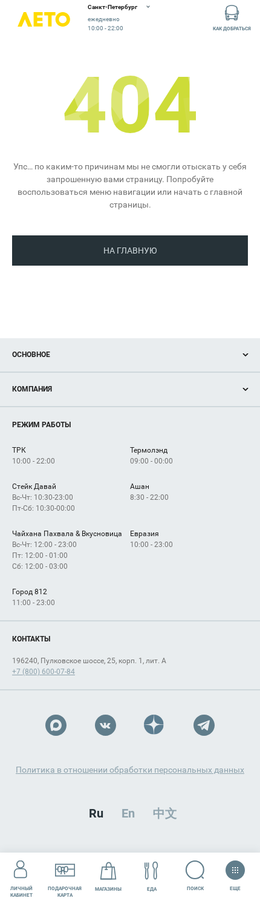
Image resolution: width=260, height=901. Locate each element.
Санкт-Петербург (112, 7)
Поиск (195, 888)
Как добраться (232, 28)
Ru (96, 813)
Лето (44, 19)
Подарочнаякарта (65, 892)
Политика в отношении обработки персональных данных (130, 770)
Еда (152, 889)
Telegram (204, 725)
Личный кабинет (21, 892)
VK (105, 725)
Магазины (108, 889)
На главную (130, 250)
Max (56, 725)
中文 (165, 813)
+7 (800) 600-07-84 (43, 671)
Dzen (154, 725)
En (128, 813)
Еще (235, 886)
